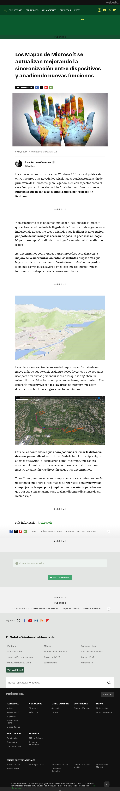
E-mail (51, 87)
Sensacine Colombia (56, 769)
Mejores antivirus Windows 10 (44, 608)
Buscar (109, 682)
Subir (105, 694)
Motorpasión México (102, 765)
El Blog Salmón (36, 738)
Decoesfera (12, 742)
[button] (39, 162)
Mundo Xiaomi (13, 726)
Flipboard (114, 10)
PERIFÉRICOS (32, 10)
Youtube (104, 10)
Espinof (55, 712)
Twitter (109, 10)
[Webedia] (113, 2)
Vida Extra (33, 712)
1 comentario (26, 87)
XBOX (77, 10)
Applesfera (12, 716)
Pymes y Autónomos (34, 743)
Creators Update (87, 531)
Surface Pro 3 (87, 657)
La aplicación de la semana (20, 657)
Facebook (37, 87)
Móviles (47, 645)
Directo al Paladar (82, 708)
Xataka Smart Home (13, 721)
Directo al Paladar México (82, 765)
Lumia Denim (50, 662)
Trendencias (12, 738)
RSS (42, 620)
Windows (11, 645)
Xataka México (13, 764)
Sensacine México (60, 764)
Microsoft (45, 522)
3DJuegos (33, 708)
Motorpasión (102, 708)
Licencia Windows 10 (92, 608)
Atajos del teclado (70, 608)
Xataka (10, 708)
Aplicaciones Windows (51, 531)
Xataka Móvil (12, 712)
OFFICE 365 (65, 10)
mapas (71, 531)
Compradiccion (14, 746)
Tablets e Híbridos (15, 651)
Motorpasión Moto (104, 712)
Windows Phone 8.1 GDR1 (19, 662)
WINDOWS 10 (15, 10)
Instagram (99, 10)
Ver (61, 577)
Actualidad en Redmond (55, 651)
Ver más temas (15, 669)
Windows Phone (89, 645)
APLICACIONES (49, 10)
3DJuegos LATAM (36, 764)
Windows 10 (87, 662)
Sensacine (56, 708)
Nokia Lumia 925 (52, 657)
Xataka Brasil (13, 768)
